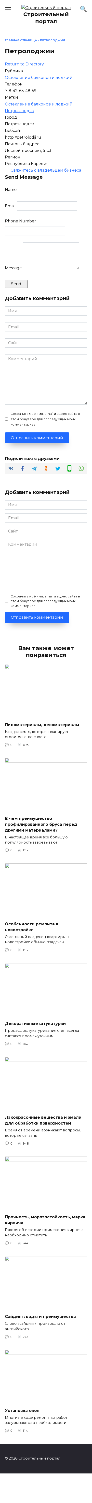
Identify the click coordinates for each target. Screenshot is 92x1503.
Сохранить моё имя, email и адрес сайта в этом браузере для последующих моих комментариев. (45, 419)
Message (13, 268)
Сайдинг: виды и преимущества (40, 1316)
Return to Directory (24, 64)
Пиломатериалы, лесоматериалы (42, 724)
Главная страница (21, 40)
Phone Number (20, 221)
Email (10, 206)
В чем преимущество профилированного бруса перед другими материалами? (41, 824)
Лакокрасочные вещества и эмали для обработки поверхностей (43, 1120)
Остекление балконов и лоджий (39, 77)
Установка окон (22, 1410)
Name (11, 189)
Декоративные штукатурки (35, 1023)
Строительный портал (46, 18)
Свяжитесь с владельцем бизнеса (46, 170)
